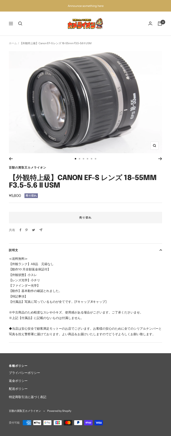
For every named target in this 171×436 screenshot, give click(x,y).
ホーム (13, 43)
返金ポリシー (18, 381)
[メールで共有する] (40, 229)
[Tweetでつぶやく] (33, 230)
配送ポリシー (18, 389)
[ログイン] (150, 23)
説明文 (13, 250)
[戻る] (11, 158)
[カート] (160, 24)
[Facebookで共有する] (20, 230)
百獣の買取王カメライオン (27, 167)
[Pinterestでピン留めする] (26, 230)
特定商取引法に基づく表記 (27, 397)
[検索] (20, 24)
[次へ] (160, 158)
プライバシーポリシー (24, 373)
